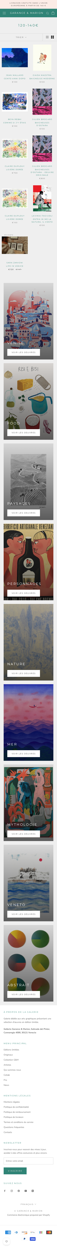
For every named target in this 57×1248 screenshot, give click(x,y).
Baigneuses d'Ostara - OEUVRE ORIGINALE (42, 172)
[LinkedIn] (33, 1190)
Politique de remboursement (17, 1112)
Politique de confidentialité (16, 1107)
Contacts (8, 1132)
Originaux (8, 1054)
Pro (5, 1080)
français (27, 1204)
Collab (7, 1075)
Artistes (7, 1064)
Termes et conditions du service (18, 1122)
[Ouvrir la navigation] (4, 13)
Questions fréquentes (14, 1127)
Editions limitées (11, 1049)
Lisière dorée (14, 169)
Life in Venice (14, 266)
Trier (20, 37)
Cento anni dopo (15, 79)
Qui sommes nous (12, 1069)
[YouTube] (26, 1190)
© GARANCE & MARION (28, 1211)
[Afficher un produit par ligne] (47, 37)
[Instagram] (12, 1190)
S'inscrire (15, 1171)
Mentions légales (12, 1102)
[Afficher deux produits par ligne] (52, 37)
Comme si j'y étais (14, 123)
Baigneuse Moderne (42, 79)
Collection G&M (11, 1059)
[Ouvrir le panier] (53, 13)
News (6, 1085)
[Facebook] (5, 1190)
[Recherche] (47, 13)
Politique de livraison (13, 1117)
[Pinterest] (19, 1190)
